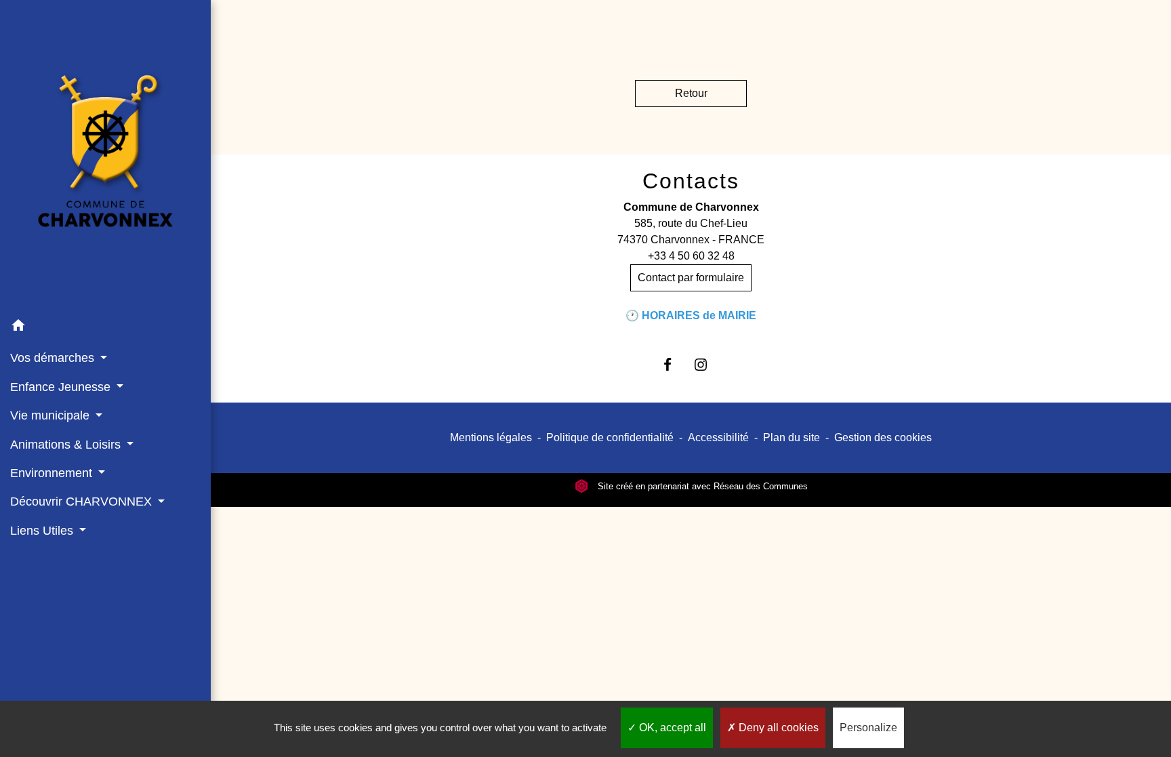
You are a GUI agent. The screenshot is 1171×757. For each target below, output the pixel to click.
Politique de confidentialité (610, 437)
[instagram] (707, 364)
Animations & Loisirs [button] (67, 444)
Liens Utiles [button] (43, 530)
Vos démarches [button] (54, 358)
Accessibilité (718, 437)
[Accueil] (105, 155)
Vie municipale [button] (51, 415)
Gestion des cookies (883, 437)
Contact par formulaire (691, 277)
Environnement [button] (53, 473)
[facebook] (674, 364)
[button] (105, 328)
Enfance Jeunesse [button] (62, 387)
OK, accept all (671, 727)
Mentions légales (491, 437)
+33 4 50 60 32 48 (691, 256)
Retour (691, 93)
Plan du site (791, 437)
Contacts (690, 181)
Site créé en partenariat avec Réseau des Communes (701, 486)
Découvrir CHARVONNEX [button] (82, 501)
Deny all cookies (777, 727)
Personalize (868, 727)
